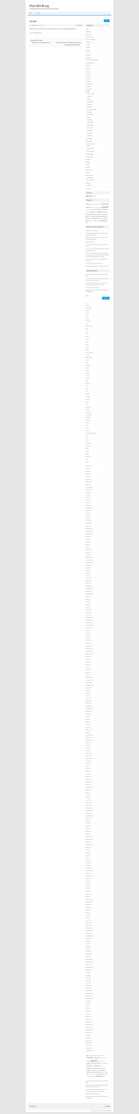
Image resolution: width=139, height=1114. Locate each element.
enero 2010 (88, 925)
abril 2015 (88, 771)
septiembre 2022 (89, 562)
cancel (96, 204)
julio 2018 (88, 690)
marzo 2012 (88, 860)
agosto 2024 (88, 510)
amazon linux (90, 93)
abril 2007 (88, 1011)
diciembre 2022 (89, 557)
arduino (87, 34)
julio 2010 (88, 909)
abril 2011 (88, 888)
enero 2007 (88, 1019)
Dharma (87, 57)
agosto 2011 (88, 878)
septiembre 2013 (89, 815)
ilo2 (108, 209)
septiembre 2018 (89, 685)
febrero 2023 (89, 552)
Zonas (87, 188)
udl (93, 220)
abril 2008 (88, 980)
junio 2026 (88, 471)
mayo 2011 (88, 886)
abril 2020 (88, 638)
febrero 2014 (89, 802)
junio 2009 (88, 943)
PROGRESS (88, 154)
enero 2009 (88, 956)
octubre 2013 (89, 813)
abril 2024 (88, 518)
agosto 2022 (88, 565)
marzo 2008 (88, 982)
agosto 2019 (88, 656)
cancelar (100, 204)
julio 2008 (88, 972)
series (102, 218)
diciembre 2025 (89, 487)
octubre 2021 (89, 591)
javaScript (89, 148)
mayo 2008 (88, 977)
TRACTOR (88, 170)
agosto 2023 (88, 536)
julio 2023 (88, 539)
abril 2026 (88, 476)
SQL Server (89, 179)
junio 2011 (88, 883)
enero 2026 (88, 484)
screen (99, 218)
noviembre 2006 (89, 1024)
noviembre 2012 (89, 839)
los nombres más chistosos (92, 230)
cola (97, 207)
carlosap (33, 25)
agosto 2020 (88, 627)
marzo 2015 (88, 774)
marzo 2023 (88, 549)
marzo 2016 (88, 750)
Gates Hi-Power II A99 (99, 209)
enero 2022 (88, 583)
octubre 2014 (89, 784)
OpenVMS (88, 138)
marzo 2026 (88, 479)
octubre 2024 (89, 505)
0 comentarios (79, 25)
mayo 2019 (88, 664)
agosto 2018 (88, 687)
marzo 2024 (88, 520)
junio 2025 (88, 494)
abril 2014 (88, 797)
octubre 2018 (89, 682)
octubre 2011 (89, 873)
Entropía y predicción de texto (93, 287)
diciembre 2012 (89, 836)
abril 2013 (88, 826)
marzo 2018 (88, 698)
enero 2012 (88, 865)
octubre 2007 (89, 995)
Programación (89, 143)
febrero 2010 (89, 922)
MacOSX (88, 125)
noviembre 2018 (89, 680)
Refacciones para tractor (93, 1072)
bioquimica (90, 204)
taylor (87, 220)
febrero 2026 (89, 481)
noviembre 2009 (89, 930)
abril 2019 (88, 667)
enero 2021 (88, 614)
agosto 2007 (88, 1001)
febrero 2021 (89, 612)
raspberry (94, 216)
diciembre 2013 (89, 808)
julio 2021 (88, 599)
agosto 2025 (88, 492)
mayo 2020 (88, 635)
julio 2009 (88, 941)
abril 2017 (88, 724)
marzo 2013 (88, 828)
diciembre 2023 (89, 528)
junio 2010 (88, 912)
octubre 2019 (89, 651)
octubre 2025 (89, 489)
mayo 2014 (88, 794)
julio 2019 (88, 659)
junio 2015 (88, 766)
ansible (88, 96)
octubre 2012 (89, 841)
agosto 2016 (88, 742)
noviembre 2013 (89, 810)
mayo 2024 (88, 515)
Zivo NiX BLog (39, 5)
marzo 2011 (88, 891)
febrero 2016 (89, 753)
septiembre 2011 (89, 875)
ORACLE (87, 141)
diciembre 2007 (89, 990)
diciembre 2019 (89, 646)
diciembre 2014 (89, 781)
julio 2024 (88, 513)
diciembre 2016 (89, 734)
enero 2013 (88, 834)
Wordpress (108, 1110)
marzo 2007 (88, 1014)
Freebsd (88, 114)
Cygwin (88, 106)
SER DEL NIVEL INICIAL (92, 59)
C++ (87, 146)
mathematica (93, 214)
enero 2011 (88, 896)
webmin (88, 135)
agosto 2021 (88, 596)
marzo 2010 (88, 920)
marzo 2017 (88, 727)
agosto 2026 (88, 466)
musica (87, 89)
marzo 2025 (88, 502)
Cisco (87, 47)
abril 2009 (88, 948)
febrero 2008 (89, 985)
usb (95, 220)
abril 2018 (88, 695)
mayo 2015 (88, 768)
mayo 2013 (88, 823)
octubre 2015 (89, 761)
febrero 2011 (89, 894)
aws (87, 52)
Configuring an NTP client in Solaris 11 (94, 263)
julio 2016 (88, 745)
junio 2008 (88, 975)
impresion (88, 212)
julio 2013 (88, 821)
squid (105, 218)
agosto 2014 (88, 789)
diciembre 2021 (89, 586)
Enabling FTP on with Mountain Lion (40, 42)
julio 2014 (88, 792)
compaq (99, 207)
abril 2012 (88, 857)
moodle (87, 86)
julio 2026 (88, 468)
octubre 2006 (89, 1027)
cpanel (88, 104)
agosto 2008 (88, 969)
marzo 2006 (88, 1040)
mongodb (88, 83)
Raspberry (88, 157)
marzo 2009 (88, 951)
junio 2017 (88, 719)
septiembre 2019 (89, 654)
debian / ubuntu (90, 109)
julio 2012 (88, 849)
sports (87, 167)
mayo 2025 (88, 497)
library (96, 212)
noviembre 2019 (89, 648)
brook (94, 204)
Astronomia (88, 36)
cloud (87, 50)
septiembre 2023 (89, 533)
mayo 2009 (88, 946)
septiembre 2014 (89, 787)
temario (91, 220)
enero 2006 (88, 1045)
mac (103, 212)
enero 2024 (88, 526)
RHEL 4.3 (89, 127)
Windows (88, 175)
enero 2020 (88, 643)
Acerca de (38, 13)
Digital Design (89, 63)
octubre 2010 (89, 904)
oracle (104, 214)
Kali (87, 117)
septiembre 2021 (89, 594)
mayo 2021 (88, 604)
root (94, 218)
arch (88, 99)
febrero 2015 (89, 776)
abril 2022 (88, 575)
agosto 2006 (88, 1032)
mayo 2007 (88, 1008)
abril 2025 (88, 500)
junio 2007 (88, 1006)
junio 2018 (88, 693)
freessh (87, 209)
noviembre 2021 (89, 588)
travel (87, 172)
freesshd (91, 209)
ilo (106, 209)
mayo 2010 (88, 915)
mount (100, 214)
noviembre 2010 (89, 901)
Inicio (30, 13)
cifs (93, 207)
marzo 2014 (88, 800)
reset (91, 218)
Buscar (87, 295)
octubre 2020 (89, 622)
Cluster (87, 55)
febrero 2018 (89, 701)
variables (98, 220)
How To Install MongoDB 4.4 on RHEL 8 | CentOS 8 (97, 266)
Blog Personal (38, 32)
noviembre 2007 (89, 993)
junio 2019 (88, 661)
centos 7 (89, 207)
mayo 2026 (88, 473)
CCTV (87, 44)
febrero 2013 (89, 831)
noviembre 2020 (89, 620)
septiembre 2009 (89, 935)
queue (89, 216)
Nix (86, 91)
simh (87, 164)
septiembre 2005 (89, 1050)
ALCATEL (88, 31)
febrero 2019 (89, 672)
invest (87, 78)
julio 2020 (88, 630)
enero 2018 (88, 703)
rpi (96, 218)
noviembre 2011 (89, 870)
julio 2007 (88, 1003)
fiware (87, 70)
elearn (87, 68)
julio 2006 (88, 1035)
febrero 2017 (89, 729)
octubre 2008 (89, 964)
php (87, 216)
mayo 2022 (88, 573)
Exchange (89, 177)
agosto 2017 (88, 714)
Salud (87, 159)
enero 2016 (88, 755)
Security (89, 122)
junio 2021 (88, 601)
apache (88, 185)
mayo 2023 (88, 544)
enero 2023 (88, 554)
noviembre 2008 (89, 962)
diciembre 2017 (89, 706)
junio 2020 (88, 633)
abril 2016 (88, 747)
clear (95, 207)
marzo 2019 (88, 669)
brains (87, 42)
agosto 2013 (88, 818)
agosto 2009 (88, 938)
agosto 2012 (88, 847)
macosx (89, 1068)
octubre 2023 (89, 531)
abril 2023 (88, 547)
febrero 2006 (89, 1042)
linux (87, 81)
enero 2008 (88, 988)
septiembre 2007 (89, 998)
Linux (88, 119)
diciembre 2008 (89, 959)
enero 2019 (88, 674)
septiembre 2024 (89, 507)
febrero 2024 (89, 523)
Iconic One (93, 1110)
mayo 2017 (88, 721)
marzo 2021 (88, 609)
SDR (87, 162)
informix (88, 76)
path (107, 214)
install (92, 212)
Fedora (88, 112)
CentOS (88, 101)
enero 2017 (88, 732)
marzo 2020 (88, 640)
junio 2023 (88, 541)
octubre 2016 (89, 737)
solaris (88, 130)
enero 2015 (88, 779)
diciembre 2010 (89, 899)
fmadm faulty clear (90, 241)
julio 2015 (88, 763)
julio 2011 (88, 881)
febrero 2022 (89, 580)
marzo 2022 (88, 578)
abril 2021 (88, 607)
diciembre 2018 (89, 677)
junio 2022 (88, 570)
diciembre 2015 (89, 758)
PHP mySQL (89, 151)
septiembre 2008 (89, 967)
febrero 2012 (89, 862)
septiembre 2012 (89, 844)
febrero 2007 (89, 1016)
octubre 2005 (89, 1048)
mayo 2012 (88, 855)
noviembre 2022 (89, 560)
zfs (86, 222)
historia (87, 73)
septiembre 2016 (89, 740)
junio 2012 (88, 852)
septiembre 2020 (89, 625)
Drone (87, 65)
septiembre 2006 (89, 1029)
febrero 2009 (89, 954)
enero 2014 (88, 805)
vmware (88, 133)
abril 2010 (88, 917)
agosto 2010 (88, 907)
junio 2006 (88, 1037)
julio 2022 (88, 567)
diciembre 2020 (89, 617)
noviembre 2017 (89, 708)
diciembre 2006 (89, 1022)
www (87, 183)
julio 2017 (88, 716)
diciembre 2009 (89, 928)
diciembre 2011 (89, 868)
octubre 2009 (89, 933)
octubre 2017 (89, 711)
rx (97, 218)
